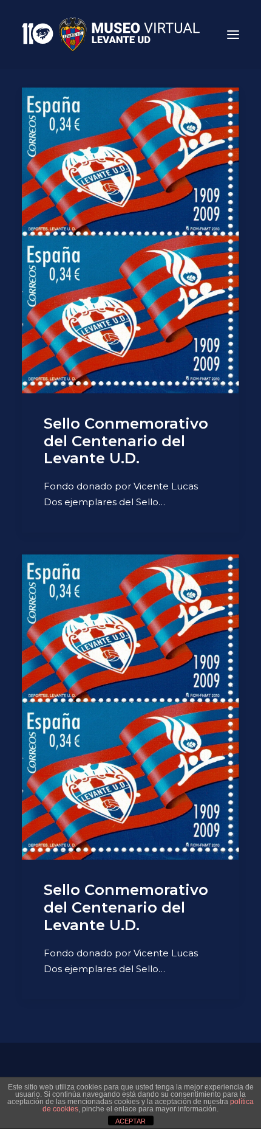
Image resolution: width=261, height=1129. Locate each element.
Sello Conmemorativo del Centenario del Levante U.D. (126, 441)
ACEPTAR (130, 1121)
